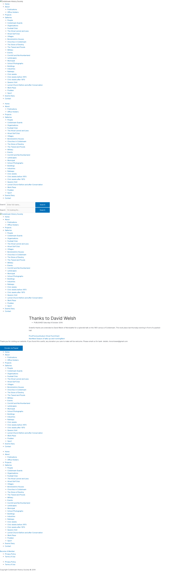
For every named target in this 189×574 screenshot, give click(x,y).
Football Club (12, 28)
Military (10, 50)
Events (10, 53)
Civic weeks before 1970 (16, 77)
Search (2, 205)
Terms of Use (10, 557)
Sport (9, 93)
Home (7, 4)
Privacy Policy (10, 554)
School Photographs (15, 63)
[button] (11, 348)
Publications (12, 9)
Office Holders (13, 12)
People (10, 20)
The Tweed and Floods (16, 47)
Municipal (11, 61)
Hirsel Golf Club (13, 34)
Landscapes (12, 58)
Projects (8, 15)
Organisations (12, 26)
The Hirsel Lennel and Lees (18, 31)
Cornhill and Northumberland (18, 55)
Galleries (8, 17)
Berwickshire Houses (15, 39)
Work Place (11, 88)
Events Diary (10, 96)
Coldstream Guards (14, 23)
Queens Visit (12, 82)
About (7, 7)
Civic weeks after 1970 (16, 80)
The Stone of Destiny (15, 45)
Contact (8, 99)
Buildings (11, 66)
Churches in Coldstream (16, 42)
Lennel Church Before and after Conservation (25, 85)
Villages (10, 36)
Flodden (10, 90)
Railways (10, 71)
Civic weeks (12, 74)
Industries (11, 69)
